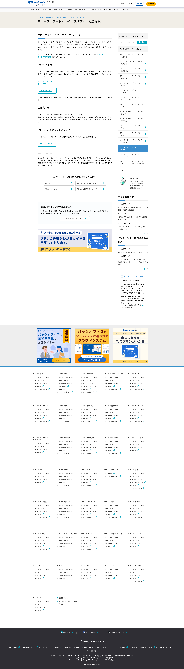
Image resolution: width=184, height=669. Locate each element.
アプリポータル (110, 565)
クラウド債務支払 (87, 405)
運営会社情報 (12, 647)
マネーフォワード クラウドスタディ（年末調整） (131, 141)
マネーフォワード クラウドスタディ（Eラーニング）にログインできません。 (131, 163)
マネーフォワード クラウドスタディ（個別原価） (131, 84)
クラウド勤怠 (85, 469)
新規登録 (151, 4)
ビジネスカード (86, 533)
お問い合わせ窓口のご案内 (73, 218)
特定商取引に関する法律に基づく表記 (87, 647)
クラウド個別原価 (87, 437)
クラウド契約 (109, 501)
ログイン (139, 4)
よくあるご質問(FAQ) (42, 377)
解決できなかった (51, 189)
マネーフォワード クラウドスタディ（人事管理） (131, 119)
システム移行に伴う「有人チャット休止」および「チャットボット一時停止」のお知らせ (133, 262)
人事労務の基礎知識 (136, 482)
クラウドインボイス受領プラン (40, 438)
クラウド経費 (62, 405)
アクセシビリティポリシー (167, 647)
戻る (123, 171)
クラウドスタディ (94, 9)
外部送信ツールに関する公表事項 (114, 647)
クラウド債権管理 (111, 405)
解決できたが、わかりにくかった (88, 183)
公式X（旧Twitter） (118, 632)
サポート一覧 (125, 4)
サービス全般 (38, 597)
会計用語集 (62, 386)
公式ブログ (67, 632)
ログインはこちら (45, 91)
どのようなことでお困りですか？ (132, 36)
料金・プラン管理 (135, 565)
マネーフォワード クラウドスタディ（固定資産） (131, 55)
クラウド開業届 (39, 533)
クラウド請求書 (134, 373)
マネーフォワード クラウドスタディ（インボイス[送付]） (131, 98)
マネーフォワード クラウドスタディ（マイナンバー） (131, 155)
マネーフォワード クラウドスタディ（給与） (131, 134)
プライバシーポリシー (48, 81)
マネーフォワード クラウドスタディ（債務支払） (131, 112)
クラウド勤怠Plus (111, 469)
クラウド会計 (38, 373)
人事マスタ (61, 565)
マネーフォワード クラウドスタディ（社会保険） (131, 148)
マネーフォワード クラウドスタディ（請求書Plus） (131, 70)
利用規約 (43, 84)
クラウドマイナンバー (88, 501)
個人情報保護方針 (29, 647)
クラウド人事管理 (63, 469)
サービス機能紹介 (41, 389)
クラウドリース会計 (135, 437)
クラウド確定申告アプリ (113, 373)
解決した (48, 183)
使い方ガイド (83, 9)
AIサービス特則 (92, 651)
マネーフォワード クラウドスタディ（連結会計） (131, 62)
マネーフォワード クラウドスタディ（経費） (131, 105)
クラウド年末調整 (40, 501)
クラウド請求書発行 (135, 405)
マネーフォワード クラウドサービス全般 (65, 9)
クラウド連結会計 (111, 437)
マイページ (84, 565)
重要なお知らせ (64, 598)
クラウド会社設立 (135, 501)
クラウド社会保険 (63, 501)
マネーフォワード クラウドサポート (41, 9)
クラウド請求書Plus (40, 405)
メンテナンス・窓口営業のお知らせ (68, 602)
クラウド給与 (133, 469)
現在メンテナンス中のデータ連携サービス (133, 252)
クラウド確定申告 (87, 373)
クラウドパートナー (135, 533)
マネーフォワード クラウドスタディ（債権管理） (131, 77)
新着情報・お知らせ (41, 383)
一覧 (147, 233)
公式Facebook (91, 632)
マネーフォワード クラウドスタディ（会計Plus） (131, 91)
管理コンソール (39, 565)
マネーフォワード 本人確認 (67, 533)
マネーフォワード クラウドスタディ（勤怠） (131, 127)
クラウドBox (38, 469)
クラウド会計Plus (63, 373)
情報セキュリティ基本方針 (50, 647)
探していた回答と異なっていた (87, 189)
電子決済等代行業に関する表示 (141, 647)
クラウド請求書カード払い (114, 533)
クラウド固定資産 (63, 437)
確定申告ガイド (88, 383)
